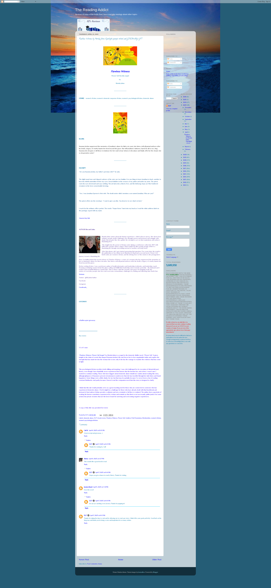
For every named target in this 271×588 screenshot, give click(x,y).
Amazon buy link (84, 218)
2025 (185, 99)
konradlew (141, 572)
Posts (171, 59)
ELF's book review (100, 418)
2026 (185, 97)
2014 (184, 177)
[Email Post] (100, 415)
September (188, 119)
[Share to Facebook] (110, 415)
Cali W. (86, 430)
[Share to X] (108, 415)
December (188, 107)
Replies (88, 440)
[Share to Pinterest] (112, 415)
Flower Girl (121, 418)
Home (120, 559)
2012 (184, 182)
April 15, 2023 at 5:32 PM (100, 487)
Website (81, 274)
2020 (185, 160)
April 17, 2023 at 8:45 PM (102, 501)
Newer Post (84, 559)
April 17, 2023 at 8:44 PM (103, 472)
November (188, 112)
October (187, 116)
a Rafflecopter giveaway (87, 320)
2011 (184, 185)
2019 (184, 163)
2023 (185, 105)
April (186, 132)
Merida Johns (146, 418)
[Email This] (104, 415)
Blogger (155, 572)
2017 (184, 168)
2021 (184, 157)
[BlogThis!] (106, 415)
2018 (184, 166)
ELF (90, 444)
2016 (184, 171)
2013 (184, 179)
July (186, 124)
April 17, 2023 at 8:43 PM (103, 444)
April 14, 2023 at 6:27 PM (96, 459)
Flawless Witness (111, 418)
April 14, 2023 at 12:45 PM (97, 430)
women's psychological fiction (88, 420)
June (186, 126)
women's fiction (156, 418)
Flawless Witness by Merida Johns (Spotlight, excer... (188, 139)
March (187, 146)
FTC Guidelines (172, 274)
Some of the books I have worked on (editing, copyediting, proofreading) (177, 74)
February (187, 149)
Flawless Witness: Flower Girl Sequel (92, 355)
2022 (185, 154)
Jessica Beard (88, 487)
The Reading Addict (91, 10)
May (186, 129)
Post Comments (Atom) (94, 564)
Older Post (156, 559)
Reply (85, 436)
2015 (184, 174)
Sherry (86, 459)
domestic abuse (88, 418)
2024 (185, 102)
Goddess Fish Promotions (134, 418)
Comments (172, 62)
